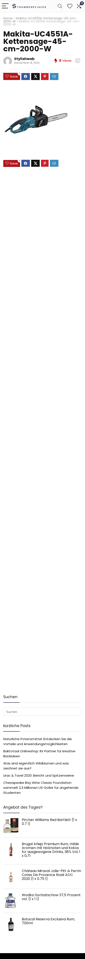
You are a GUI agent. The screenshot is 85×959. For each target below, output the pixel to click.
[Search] (60, 6)
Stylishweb (24, 58)
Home (8, 18)
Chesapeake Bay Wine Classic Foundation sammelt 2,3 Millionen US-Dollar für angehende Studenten (40, 787)
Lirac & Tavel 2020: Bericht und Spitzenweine (38, 775)
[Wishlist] (69, 6)
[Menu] (5, 6)
